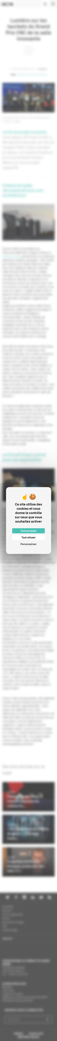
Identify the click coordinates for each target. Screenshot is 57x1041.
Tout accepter (28, 530)
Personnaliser (28, 544)
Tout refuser (28, 537)
